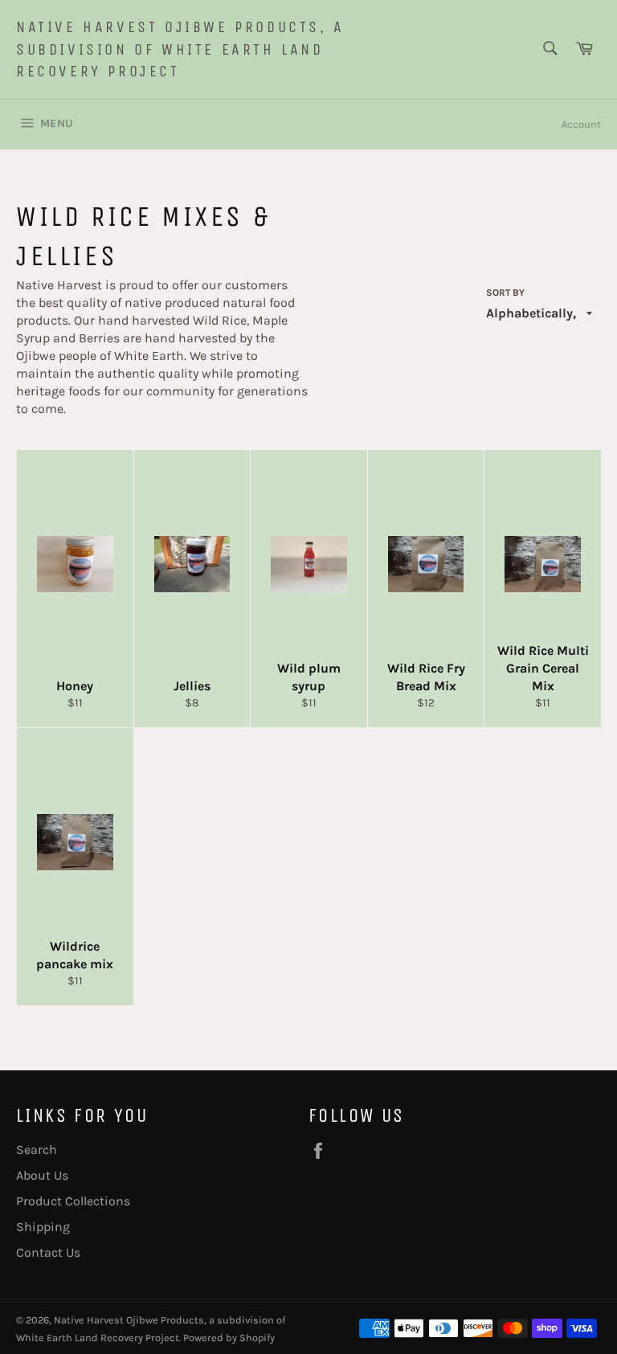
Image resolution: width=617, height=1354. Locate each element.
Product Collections (73, 1201)
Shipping (43, 1226)
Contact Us (48, 1252)
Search (36, 1149)
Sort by (505, 292)
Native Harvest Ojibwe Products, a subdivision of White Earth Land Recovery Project (180, 49)
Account (581, 124)
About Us (42, 1175)
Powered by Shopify (229, 1338)
